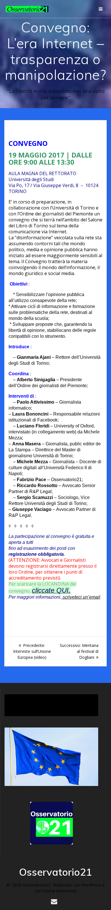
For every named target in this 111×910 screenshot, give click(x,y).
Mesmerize (66, 891)
